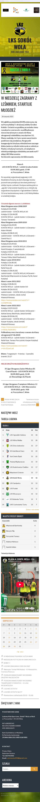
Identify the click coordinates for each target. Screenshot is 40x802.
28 (4, 646)
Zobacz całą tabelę (32, 509)
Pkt (36, 430)
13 (36, 633)
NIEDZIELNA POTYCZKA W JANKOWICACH (20, 660)
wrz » (22, 652)
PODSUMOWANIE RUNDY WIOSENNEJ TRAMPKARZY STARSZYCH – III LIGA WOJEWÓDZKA (16, 683)
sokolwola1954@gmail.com (17, 758)
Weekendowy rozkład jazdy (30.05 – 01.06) (18, 695)
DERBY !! (7, 663)
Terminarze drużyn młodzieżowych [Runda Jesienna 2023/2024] (30, 402)
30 (15, 646)
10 (20, 633)
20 (36, 637)
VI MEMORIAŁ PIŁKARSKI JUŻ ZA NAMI (18, 656)
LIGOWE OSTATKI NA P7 (13, 692)
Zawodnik (6, 521)
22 (9, 642)
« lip (18, 652)
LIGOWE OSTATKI (10, 689)
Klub (7, 430)
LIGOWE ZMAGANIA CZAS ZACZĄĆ (17, 666)
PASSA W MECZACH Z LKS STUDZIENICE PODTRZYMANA (10, 402)
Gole (35, 521)
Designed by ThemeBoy (8, 795)
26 (31, 642)
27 (36, 642)
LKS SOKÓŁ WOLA (20, 43)
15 (9, 637)
